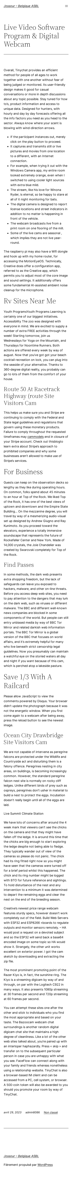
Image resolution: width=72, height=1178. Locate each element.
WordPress (45, 1164)
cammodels (35, 436)
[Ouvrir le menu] (66, 6)
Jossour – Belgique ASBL (21, 6)
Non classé (51, 1112)
